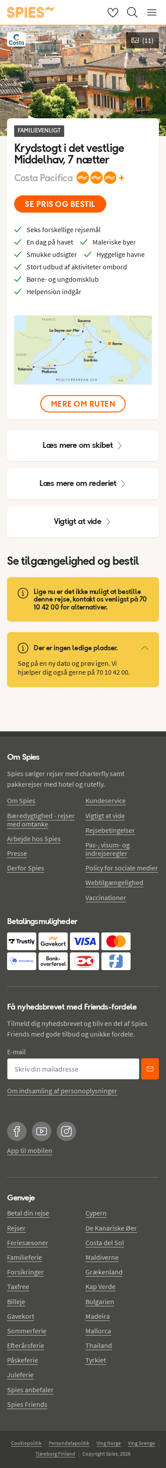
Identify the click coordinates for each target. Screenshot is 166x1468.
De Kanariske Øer (111, 1227)
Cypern (96, 1212)
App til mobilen (29, 1150)
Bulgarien (99, 1301)
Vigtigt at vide (77, 521)
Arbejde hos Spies (34, 838)
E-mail (16, 1051)
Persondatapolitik (69, 1443)
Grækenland (104, 1271)
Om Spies (21, 800)
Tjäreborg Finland (55, 1453)
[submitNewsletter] (150, 1069)
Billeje (16, 1301)
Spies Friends (27, 1404)
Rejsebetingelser (110, 830)
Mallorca (98, 1330)
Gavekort (20, 1316)
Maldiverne (102, 1257)
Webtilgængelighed (114, 882)
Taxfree (18, 1286)
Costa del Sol (104, 1242)
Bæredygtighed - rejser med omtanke (41, 819)
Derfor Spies (25, 867)
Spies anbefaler (30, 1389)
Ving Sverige (141, 1443)
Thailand (98, 1345)
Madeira (97, 1316)
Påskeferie (22, 1359)
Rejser (16, 1227)
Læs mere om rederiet (77, 483)
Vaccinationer (105, 897)
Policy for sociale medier (121, 867)
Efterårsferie (25, 1345)
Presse (17, 853)
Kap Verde (100, 1286)
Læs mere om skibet (77, 445)
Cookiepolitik (26, 1443)
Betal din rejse (28, 1212)
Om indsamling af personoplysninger (62, 1090)
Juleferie (20, 1374)
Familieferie (24, 1257)
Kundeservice (105, 800)
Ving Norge (109, 1443)
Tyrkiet (95, 1359)
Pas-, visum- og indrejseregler (107, 849)
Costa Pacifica (43, 178)
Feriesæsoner (27, 1242)
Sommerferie (26, 1330)
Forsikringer (25, 1271)
